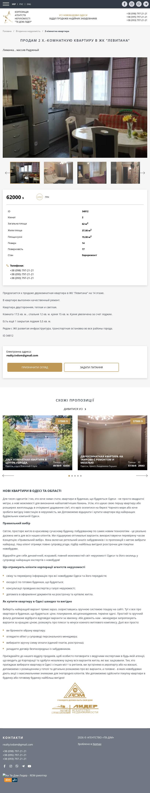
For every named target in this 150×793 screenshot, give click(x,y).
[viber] (139, 4)
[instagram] (131, 4)
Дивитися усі (73, 409)
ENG (29, 4)
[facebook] (124, 4)
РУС (21, 4)
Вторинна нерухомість (28, 31)
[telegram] (146, 4)
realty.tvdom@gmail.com (22, 355)
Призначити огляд (35, 367)
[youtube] (29, 766)
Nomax (97, 744)
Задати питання (91, 367)
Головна (7, 31)
